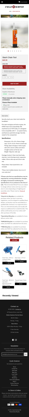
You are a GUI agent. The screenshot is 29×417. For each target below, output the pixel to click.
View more (14, 240)
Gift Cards (14, 370)
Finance (14, 376)
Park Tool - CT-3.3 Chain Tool (20, 258)
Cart (23, 2)
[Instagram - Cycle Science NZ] (16, 340)
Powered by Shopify (15, 411)
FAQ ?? (14, 381)
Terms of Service (14, 383)
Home (10, 11)
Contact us (18, 309)
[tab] (5, 115)
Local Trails (14, 374)
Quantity (4, 75)
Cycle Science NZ (16, 410)
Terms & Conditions (14, 379)
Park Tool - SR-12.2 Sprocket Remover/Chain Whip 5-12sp (8, 282)
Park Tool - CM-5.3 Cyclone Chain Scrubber (7, 259)
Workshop (14, 377)
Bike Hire (14, 372)
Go (26, 354)
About (14, 367)
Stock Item (5, 63)
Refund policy (14, 385)
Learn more (5, 108)
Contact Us (14, 368)
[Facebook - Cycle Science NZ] (13, 340)
